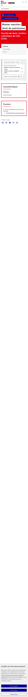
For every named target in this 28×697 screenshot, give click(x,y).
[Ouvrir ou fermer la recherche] (23, 2)
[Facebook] (17, 122)
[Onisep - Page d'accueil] (11, 3)
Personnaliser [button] (14, 694)
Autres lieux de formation (10, 18)
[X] (13, 122)
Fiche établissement (9, 15)
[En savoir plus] (22, 68)
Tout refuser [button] (14, 690)
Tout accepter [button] (14, 686)
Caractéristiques (6, 49)
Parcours (5, 51)
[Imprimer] (2, 122)
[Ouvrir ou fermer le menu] (26, 2)
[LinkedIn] (9, 122)
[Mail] (6, 122)
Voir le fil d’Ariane (5, 8)
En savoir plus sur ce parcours (14, 113)
